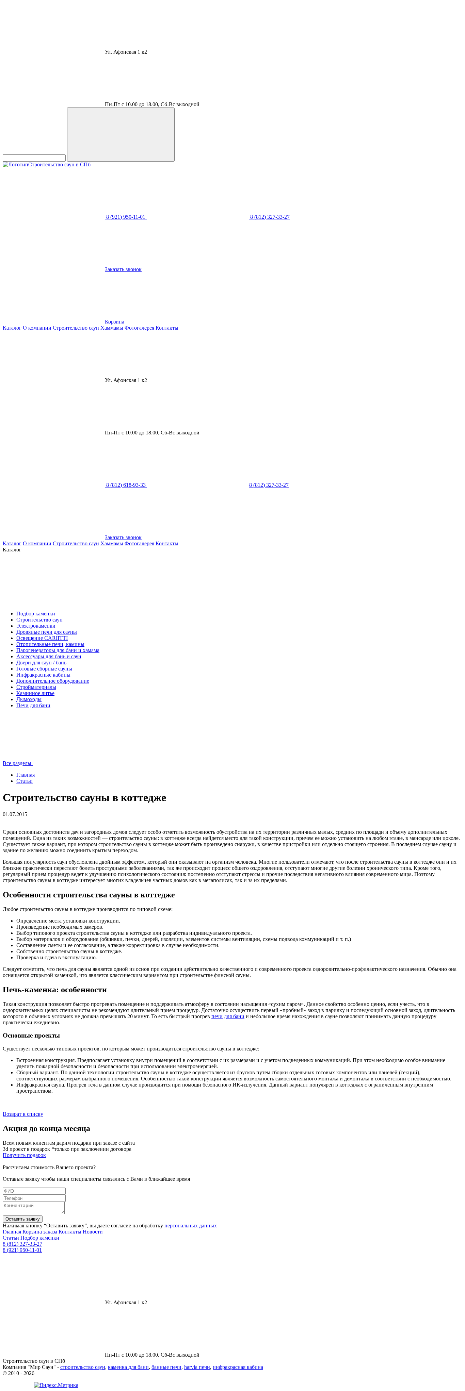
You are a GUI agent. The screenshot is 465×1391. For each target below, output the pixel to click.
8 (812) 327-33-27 (22, 1244)
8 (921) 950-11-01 (22, 1250)
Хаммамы (111, 328)
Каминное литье (35, 693)
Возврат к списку (23, 1114)
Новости (93, 1232)
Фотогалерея (139, 328)
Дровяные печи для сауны (46, 632)
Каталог (12, 328)
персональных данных (190, 1225)
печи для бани (227, 1016)
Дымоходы (29, 699)
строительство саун (82, 1367)
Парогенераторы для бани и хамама (57, 650)
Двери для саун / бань (41, 662)
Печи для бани (33, 705)
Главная (25, 775)
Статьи (24, 781)
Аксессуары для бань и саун (48, 656)
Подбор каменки (35, 613)
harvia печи (197, 1367)
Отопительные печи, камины (50, 644)
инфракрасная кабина (238, 1367)
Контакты (167, 328)
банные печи (166, 1367)
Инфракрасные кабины (43, 675)
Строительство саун (76, 328)
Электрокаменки (35, 626)
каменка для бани (128, 1367)
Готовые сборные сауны (44, 669)
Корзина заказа (39, 1232)
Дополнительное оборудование (52, 681)
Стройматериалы (36, 687)
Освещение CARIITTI (42, 638)
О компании (37, 328)
